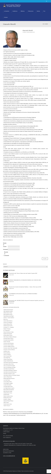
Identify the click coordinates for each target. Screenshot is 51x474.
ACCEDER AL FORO (7, 452)
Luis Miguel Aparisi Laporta (9, 388)
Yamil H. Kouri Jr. (7, 405)
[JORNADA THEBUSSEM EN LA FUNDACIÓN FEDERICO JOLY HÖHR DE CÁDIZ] (5, 282)
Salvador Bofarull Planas (8, 400)
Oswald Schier (6, 394)
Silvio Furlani (6, 402)
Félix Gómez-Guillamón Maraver (10, 336)
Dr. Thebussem (7, 330)
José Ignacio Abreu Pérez (9, 364)
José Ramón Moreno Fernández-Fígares (12, 375)
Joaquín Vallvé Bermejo (8, 360)
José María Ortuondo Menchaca (10, 372)
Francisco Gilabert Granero (9, 346)
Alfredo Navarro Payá (8, 312)
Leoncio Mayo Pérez (8, 381)
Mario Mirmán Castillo (8, 391)
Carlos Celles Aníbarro (8, 320)
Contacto (6, 17)
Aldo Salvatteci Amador (8, 311)
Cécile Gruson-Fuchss (8, 325)
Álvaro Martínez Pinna (8, 314)
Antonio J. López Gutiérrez (9, 317)
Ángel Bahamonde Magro (9, 316)
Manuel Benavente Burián (9, 389)
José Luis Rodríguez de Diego (9, 367)
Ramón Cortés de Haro (8, 396)
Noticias (38, 11)
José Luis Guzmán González (9, 365)
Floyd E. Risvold (7, 341)
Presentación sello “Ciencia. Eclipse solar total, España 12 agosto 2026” (23, 273)
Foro (44, 11)
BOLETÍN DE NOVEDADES (8, 451)
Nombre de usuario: (5, 245)
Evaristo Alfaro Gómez (8, 335)
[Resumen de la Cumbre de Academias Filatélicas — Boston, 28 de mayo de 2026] (5, 288)
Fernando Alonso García (8, 338)
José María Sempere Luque (9, 373)
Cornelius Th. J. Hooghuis (9, 327)
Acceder (45, 258)
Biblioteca (23, 11)
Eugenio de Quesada (8, 333)
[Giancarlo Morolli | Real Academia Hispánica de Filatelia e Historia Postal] (12, 5)
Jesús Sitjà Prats (7, 357)
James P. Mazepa (7, 354)
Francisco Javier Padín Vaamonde (10, 348)
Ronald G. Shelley (7, 399)
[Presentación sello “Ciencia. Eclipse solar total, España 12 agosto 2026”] (5, 275)
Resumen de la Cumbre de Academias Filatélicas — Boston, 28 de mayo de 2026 (25, 286)
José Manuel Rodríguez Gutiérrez (10, 370)
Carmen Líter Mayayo (8, 322)
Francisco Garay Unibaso (9, 344)
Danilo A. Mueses (7, 328)
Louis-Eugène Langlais (8, 383)
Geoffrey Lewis (7, 351)
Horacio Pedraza (7, 352)
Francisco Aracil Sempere (9, 343)
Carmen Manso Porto (8, 324)
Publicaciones (30, 11)
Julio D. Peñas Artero (8, 376)
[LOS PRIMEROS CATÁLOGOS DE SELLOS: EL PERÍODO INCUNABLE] (5, 295)
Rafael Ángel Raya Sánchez (9, 378)
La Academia (6, 11)
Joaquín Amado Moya (8, 359)
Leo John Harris (7, 380)
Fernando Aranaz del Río (8, 340)
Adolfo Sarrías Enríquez (8, 309)
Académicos (15, 11)
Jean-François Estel (7, 356)
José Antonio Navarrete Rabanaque (11, 362)
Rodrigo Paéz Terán (7, 397)
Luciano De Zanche (7, 384)
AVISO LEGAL (6, 449)
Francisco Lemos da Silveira (9, 349)
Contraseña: (5, 249)
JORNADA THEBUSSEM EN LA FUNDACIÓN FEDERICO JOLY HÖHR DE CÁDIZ (25, 280)
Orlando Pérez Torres (8, 392)
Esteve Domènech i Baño (9, 332)
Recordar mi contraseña (6, 254)
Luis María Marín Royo (8, 386)
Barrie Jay (6, 319)
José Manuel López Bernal (9, 368)
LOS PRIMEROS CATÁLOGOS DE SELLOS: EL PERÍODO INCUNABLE (23, 293)
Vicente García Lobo (8, 404)
